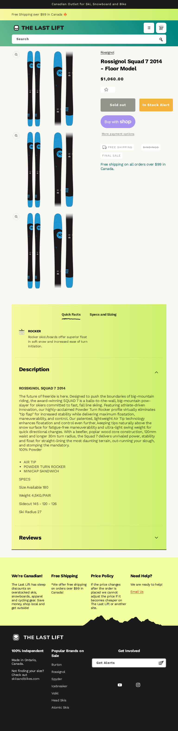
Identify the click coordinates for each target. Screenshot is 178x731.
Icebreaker (59, 686)
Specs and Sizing (103, 314)
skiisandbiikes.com (25, 679)
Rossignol (107, 52)
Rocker (34, 331)
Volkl (54, 693)
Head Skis (58, 700)
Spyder (56, 679)
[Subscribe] (161, 663)
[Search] (161, 40)
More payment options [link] (118, 133)
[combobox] (89, 39)
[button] (149, 28)
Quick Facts (71, 314)
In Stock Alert (156, 105)
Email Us (136, 591)
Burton (56, 664)
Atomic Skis (60, 707)
